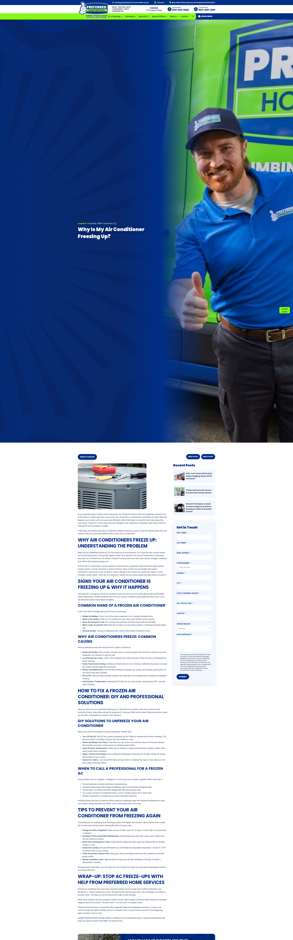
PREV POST (193, 456)
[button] (193, 16)
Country (180, 613)
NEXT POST (208, 456)
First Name (181, 533)
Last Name (181, 543)
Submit (183, 676)
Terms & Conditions (196, 670)
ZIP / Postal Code (184, 603)
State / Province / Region (187, 593)
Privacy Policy (184, 670)
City (178, 583)
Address (180, 573)
